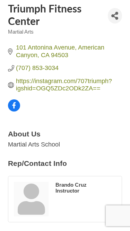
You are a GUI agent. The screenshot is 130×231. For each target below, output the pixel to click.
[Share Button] (115, 16)
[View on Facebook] (14, 109)
